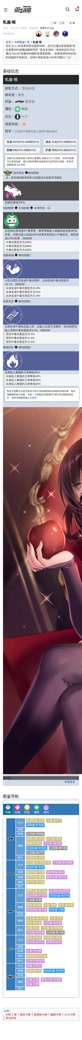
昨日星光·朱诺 (52, 937)
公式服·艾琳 (34, 899)
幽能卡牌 (56, 1014)
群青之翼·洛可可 (57, 876)
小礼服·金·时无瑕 (37, 918)
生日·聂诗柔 (66, 904)
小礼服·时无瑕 (52, 922)
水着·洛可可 (54, 820)
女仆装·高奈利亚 (59, 890)
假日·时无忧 (34, 937)
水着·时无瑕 (34, 950)
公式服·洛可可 (35, 852)
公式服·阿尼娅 (35, 833)
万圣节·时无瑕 (35, 960)
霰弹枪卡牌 (40, 1014)
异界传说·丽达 (35, 876)
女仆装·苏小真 (35, 881)
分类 (6, 1010)
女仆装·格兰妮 (52, 843)
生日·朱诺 (56, 918)
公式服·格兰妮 (58, 847)
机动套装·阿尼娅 (37, 955)
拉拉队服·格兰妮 (59, 895)
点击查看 (20, 164)
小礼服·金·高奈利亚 (38, 862)
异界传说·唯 (54, 941)
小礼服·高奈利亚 (63, 862)
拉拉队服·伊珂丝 (54, 970)
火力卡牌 (69, 1014)
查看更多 (69, 781)
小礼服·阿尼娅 (35, 932)
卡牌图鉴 (19, 42)
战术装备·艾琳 (35, 820)
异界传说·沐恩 (35, 857)
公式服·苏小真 (55, 932)
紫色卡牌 (25, 1014)
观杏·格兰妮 (34, 904)
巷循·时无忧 (34, 843)
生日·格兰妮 (34, 922)
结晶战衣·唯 (34, 970)
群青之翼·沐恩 (35, 838)
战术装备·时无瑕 (37, 895)
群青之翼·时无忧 (37, 890)
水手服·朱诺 (54, 838)
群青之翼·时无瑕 (51, 979)
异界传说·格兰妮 (37, 909)
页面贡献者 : (9, 33)
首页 (8, 42)
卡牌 (8, 1014)
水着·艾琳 (33, 979)
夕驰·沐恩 (50, 904)
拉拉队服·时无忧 (37, 847)
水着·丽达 (33, 927)
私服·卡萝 (33, 984)
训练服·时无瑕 (35, 824)
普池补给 (11, 1018)
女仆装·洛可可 (35, 941)
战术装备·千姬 (35, 872)
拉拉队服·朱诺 (35, 867)
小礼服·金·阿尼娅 (52, 927)
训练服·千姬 (57, 909)
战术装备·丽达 (55, 872)
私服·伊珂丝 (34, 965)
